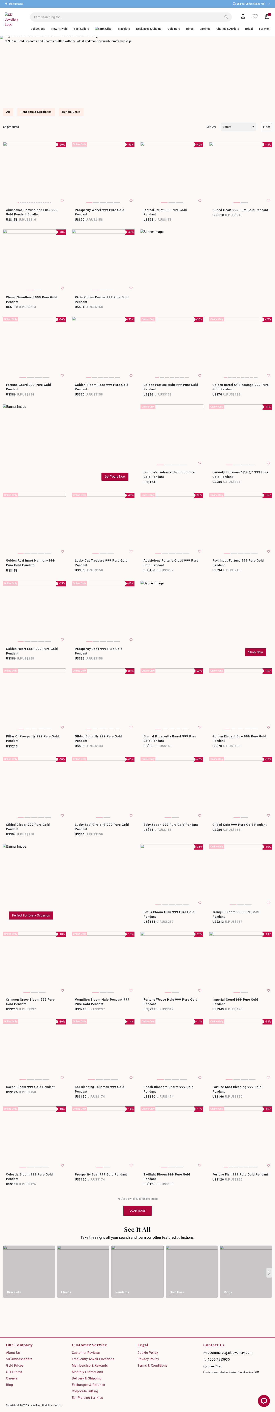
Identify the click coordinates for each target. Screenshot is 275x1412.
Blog (9, 1385)
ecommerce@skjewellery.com (230, 1353)
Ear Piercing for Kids (87, 1398)
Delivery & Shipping (87, 1378)
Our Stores (14, 1372)
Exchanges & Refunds (88, 1385)
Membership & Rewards (90, 1365)
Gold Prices (15, 1365)
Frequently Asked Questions (93, 1359)
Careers (12, 1378)
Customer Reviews (86, 1353)
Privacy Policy (148, 1359)
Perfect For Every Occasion (31, 915)
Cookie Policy (148, 1353)
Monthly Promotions (87, 1372)
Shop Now (255, 652)
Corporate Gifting (85, 1391)
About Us (13, 1353)
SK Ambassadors (19, 1359)
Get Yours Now (114, 476)
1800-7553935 (219, 1359)
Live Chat (215, 1366)
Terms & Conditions (152, 1365)
